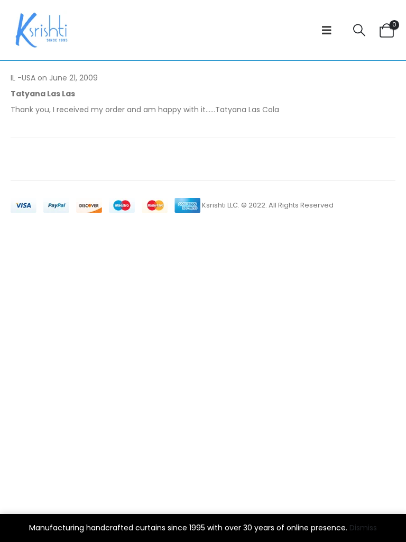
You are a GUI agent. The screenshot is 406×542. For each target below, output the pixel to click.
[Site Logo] (40, 30)
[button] (326, 30)
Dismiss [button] (363, 527)
